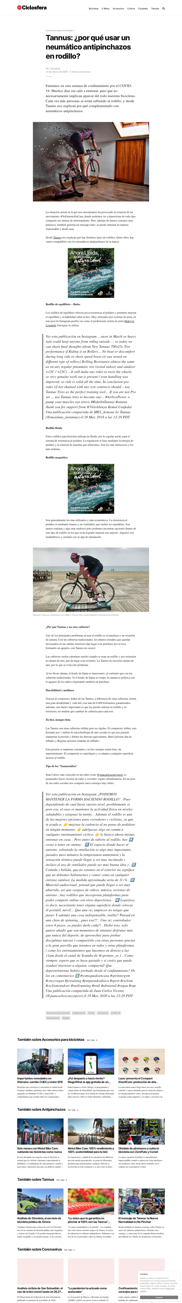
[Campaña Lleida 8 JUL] (91, 272)
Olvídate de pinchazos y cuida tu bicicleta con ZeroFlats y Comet (138, 1150)
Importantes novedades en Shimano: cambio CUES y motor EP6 (40, 1080)
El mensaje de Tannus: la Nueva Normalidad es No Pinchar (138, 1220)
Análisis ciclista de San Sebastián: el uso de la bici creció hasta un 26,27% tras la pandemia (40, 1292)
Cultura (131, 8)
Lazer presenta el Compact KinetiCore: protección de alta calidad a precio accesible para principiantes (137, 1084)
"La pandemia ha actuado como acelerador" (87, 1290)
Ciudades (143, 8)
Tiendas (155, 8)
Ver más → (92, 1040)
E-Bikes (106, 8)
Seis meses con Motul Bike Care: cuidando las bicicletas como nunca (39, 1150)
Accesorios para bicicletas (59, 30)
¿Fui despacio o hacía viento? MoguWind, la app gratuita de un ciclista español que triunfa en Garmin (88, 1084)
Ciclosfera (55, 68)
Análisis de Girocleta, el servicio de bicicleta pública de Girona (39, 1220)
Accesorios (118, 8)
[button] (94, 7)
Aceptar (159, 1297)
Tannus (57, 237)
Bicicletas (94, 8)
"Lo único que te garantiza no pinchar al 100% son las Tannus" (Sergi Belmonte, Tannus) (88, 1222)
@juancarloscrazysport (110, 774)
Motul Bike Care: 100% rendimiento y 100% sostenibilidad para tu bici (91, 1150)
